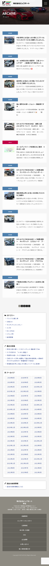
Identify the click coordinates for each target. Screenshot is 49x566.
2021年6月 (38, 468)
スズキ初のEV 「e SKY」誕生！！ (17, 352)
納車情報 (10, 337)
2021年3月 (38, 472)
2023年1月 (24, 441)
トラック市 (10, 334)
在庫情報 (24, 525)
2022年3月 (38, 454)
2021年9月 (38, 463)
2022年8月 (11, 450)
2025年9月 (38, 391)
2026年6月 (38, 378)
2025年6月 (38, 396)
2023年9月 (38, 427)
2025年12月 (38, 387)
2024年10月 (24, 409)
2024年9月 (38, 409)
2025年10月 (24, 391)
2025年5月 (11, 400)
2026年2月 (11, 387)
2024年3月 (38, 418)
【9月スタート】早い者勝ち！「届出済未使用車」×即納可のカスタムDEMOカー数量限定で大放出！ (25, 359)
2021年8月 (11, 468)
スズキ (9, 328)
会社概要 (24, 539)
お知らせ (10, 322)
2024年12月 (38, 405)
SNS (24, 535)
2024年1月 (24, 423)
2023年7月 (24, 432)
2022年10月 (24, 445)
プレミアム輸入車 (12, 318)
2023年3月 (38, 436)
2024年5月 (11, 418)
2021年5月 (11, 472)
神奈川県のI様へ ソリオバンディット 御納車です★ (23, 349)
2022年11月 (11, 445)
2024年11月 (11, 409)
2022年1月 (24, 459)
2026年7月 (24, 378)
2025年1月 (24, 405)
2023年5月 (11, 436)
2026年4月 (24, 382)
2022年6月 (38, 450)
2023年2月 (11, 441)
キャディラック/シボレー (14, 325)
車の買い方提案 (25, 530)
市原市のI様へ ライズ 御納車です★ (18, 355)
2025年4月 (24, 400)
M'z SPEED (10, 331)
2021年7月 (24, 468)
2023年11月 (11, 427)
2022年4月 (24, 454)
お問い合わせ (24, 544)
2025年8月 (11, 396)
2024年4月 (24, 418)
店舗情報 (24, 516)
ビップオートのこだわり (24, 521)
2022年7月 (24, 450)
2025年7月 (24, 396)
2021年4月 (24, 472)
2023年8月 (11, 432)
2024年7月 (24, 414)
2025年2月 (11, 405)
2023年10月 (24, 427)
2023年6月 (38, 432)
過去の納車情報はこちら (15, 487)
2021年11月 (11, 463)
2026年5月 (11, 382)
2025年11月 (11, 391)
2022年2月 (11, 459)
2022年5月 (11, 454)
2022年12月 (38, 441)
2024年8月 (11, 414)
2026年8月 (11, 378)
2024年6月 (38, 414)
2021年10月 (24, 463)
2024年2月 (11, 423)
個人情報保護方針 (24, 549)
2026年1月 (24, 387)
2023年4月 (24, 436)
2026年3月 (38, 382)
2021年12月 (38, 459)
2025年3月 (38, 400)
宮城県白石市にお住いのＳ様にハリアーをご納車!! (23, 364)
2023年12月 (38, 423)
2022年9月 (38, 445)
